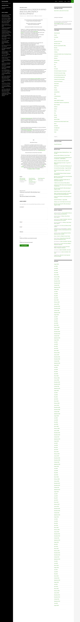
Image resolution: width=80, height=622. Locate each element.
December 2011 (57, 594)
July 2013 (56, 569)
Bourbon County (57, 43)
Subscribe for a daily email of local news (61, 10)
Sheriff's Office (57, 119)
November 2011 (57, 596)
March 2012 (56, 588)
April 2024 (56, 323)
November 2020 (57, 409)
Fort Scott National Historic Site (60, 75)
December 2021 (57, 382)
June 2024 (56, 318)
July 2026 (56, 266)
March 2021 (56, 401)
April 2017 (56, 500)
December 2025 (57, 280)
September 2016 (57, 514)
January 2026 (56, 278)
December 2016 (57, 508)
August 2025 (56, 289)
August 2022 (56, 365)
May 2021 (56, 396)
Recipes (55, 115)
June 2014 (56, 563)
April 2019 (56, 449)
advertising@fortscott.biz (58, 23)
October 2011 (56, 599)
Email (21, 226)
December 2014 (57, 552)
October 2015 (56, 537)
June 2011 (56, 603)
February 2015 (57, 550)
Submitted (56, 125)
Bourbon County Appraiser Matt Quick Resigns (6, 60)
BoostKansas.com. (42, 150)
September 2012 (57, 580)
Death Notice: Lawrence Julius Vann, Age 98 (62, 191)
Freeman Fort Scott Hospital (59, 79)
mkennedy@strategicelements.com (28, 129)
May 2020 (56, 422)
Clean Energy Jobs (41, 178)
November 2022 (57, 358)
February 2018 (57, 479)
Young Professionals (57, 144)
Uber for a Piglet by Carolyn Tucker (63, 236)
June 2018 (56, 470)
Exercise (55, 62)
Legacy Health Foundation (59, 100)
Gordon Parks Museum (58, 81)
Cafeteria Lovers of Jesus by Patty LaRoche (62, 182)
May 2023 (56, 346)
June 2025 (56, 293)
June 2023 (56, 344)
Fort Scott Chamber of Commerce (60, 70)
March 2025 (56, 299)
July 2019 (56, 443)
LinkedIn (38, 168)
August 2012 (56, 582)
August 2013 (56, 567)
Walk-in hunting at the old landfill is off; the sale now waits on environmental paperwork (62, 194)
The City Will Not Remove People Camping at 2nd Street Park (63, 213)
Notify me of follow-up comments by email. (28, 238)
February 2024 (57, 327)
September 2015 (57, 540)
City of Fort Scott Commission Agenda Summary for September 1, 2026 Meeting (63, 158)
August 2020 (56, 415)
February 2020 (57, 428)
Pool (55, 113)
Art (54, 39)
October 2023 (56, 335)
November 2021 (57, 384)
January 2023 (56, 354)
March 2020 (56, 426)
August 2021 (56, 390)
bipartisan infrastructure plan (26, 118)
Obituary (55, 106)
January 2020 (56, 430)
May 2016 (56, 523)
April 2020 (56, 424)
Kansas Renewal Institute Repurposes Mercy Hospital (62, 233)
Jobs (55, 94)
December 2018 (57, 457)
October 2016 (56, 512)
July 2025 (56, 291)
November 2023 (57, 333)
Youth (55, 131)
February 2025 (57, 302)
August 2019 (56, 441)
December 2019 (57, 432)
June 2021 (56, 394)
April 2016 (56, 525)
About (56, 1)
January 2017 (56, 506)
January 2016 (56, 531)
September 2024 (57, 312)
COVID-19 (56, 56)
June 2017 (56, 495)
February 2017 (57, 504)
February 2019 (57, 453)
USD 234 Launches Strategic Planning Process (6, 73)
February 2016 (57, 529)
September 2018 (57, 464)
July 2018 (56, 468)
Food (55, 66)
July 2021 (56, 392)
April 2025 (56, 297)
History (55, 87)
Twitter (33, 168)
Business (55, 47)
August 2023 (56, 339)
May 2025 (56, 295)
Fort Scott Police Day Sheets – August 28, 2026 (62, 168)
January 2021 (56, 405)
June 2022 (56, 369)
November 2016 (57, 510)
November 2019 (57, 434)
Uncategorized (56, 127)
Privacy (69, 1)
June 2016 (56, 521)
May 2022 (56, 371)
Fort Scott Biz (5, 1)
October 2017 (56, 487)
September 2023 (57, 337)
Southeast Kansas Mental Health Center (61, 121)
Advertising (61, 1)
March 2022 (56, 375)
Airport (55, 35)
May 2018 (56, 472)
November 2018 (57, 460)
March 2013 (56, 575)
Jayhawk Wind (56, 91)
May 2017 (56, 497)
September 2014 (57, 559)
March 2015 (56, 548)
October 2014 (56, 556)
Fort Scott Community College (59, 73)
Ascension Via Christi (58, 41)
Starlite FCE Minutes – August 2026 (60, 199)
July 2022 (56, 367)
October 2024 (56, 310)
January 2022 (56, 379)
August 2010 (56, 605)
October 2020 (56, 411)
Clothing (55, 51)
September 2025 (57, 287)
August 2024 (56, 314)
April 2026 (56, 272)
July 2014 (56, 561)
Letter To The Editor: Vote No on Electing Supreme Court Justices (63, 220)
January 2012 (56, 592)
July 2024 (56, 316)
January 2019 (56, 455)
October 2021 (56, 386)
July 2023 (56, 342)
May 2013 (56, 573)
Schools (55, 117)
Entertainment (56, 60)
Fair (55, 64)
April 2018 (56, 474)
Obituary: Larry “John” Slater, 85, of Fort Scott (62, 201)
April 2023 (56, 348)
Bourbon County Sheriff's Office (60, 45)
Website (21, 231)
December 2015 (57, 533)
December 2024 (57, 306)
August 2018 (56, 466)
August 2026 (56, 264)
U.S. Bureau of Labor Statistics (35, 78)
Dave (55, 236)
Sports (55, 123)
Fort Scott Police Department (59, 77)
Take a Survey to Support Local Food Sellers (27, 195)
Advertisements (57, 32)
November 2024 (57, 308)
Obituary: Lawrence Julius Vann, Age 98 (61, 160)
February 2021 (57, 403)
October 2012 (56, 578)
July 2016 (56, 519)
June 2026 (56, 268)
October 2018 (56, 462)
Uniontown (56, 129)
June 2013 (56, 571)
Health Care (56, 85)
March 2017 (56, 502)
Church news (56, 49)
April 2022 (56, 373)
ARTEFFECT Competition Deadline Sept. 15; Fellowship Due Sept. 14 (62, 180)
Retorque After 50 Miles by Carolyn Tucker (62, 155)
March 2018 (56, 476)
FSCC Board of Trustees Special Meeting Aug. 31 (63, 165)
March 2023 (56, 350)
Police (55, 110)
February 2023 (57, 352)
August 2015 (56, 542)
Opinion (55, 108)
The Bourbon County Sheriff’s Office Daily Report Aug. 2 (30, 191)
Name (21, 221)
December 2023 (57, 331)
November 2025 (57, 283)
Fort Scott (56, 68)
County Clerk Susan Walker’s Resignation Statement (62, 247)
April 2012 (56, 586)
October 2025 (56, 285)
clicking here (29, 130)
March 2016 (56, 527)
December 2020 (57, 407)
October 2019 (56, 436)
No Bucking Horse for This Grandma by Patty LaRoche (6, 64)
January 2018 (56, 481)
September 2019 (57, 438)
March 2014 (56, 565)
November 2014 (57, 554)
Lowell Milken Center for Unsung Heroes (61, 102)
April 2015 (56, 546)
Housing (55, 89)
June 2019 (56, 445)
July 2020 (56, 417)
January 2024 (56, 329)
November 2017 (57, 485)
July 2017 (56, 493)
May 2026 (56, 270)
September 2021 (57, 388)
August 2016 (56, 516)
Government (56, 83)
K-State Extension (57, 96)
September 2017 (57, 489)
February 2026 (57, 276)
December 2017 (57, 483)
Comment (22, 206)
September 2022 (57, 363)
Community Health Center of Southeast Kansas (62, 54)
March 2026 (56, 274)
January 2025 (56, 304)
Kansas (25, 7)
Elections (55, 58)
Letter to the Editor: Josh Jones (65, 249)
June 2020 (56, 420)
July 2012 (56, 584)
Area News (22, 7)
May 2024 (56, 321)
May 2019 (56, 447)
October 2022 (56, 361)
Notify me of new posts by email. (26, 242)
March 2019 (56, 451)
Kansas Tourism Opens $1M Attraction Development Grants (62, 239)
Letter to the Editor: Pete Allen (65, 241)
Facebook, (30, 168)
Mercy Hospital (57, 104)
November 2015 (57, 535)
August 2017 (56, 491)
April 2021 (56, 398)
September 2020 (57, 413)
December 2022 (57, 356)
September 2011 (57, 601)
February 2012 (57, 590)
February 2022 (57, 377)
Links (65, 1)
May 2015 (56, 544)
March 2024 (56, 325)
